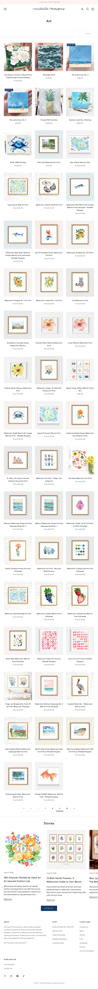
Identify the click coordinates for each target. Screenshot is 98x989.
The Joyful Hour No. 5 (18, 120)
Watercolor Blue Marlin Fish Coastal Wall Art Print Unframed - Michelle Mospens (80, 207)
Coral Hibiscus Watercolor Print (80, 343)
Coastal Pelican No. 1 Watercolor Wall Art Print (80, 705)
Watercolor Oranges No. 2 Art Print (80, 253)
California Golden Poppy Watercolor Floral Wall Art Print (80, 434)
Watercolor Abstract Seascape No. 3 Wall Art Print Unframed (49, 705)
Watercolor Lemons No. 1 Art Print (49, 300)
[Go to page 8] (23, 808)
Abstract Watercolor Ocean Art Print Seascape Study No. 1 (49, 524)
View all (49, 908)
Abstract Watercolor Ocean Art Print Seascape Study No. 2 (18, 524)
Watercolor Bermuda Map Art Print (18, 614)
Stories (82, 935)
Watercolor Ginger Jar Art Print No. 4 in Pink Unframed (80, 524)
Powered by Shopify (58, 983)
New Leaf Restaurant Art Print (49, 162)
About (82, 931)
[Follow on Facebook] (5, 976)
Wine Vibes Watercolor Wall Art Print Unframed (18, 660)
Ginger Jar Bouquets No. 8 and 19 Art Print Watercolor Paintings (18, 705)
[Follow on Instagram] (11, 976)
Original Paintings (58, 935)
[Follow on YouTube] (17, 976)
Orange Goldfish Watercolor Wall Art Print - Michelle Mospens (49, 795)
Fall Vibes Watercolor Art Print (80, 478)
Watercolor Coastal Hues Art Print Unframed (80, 570)
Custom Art (8, 968)
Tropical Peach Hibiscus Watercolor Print (49, 344)
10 (67, 808)
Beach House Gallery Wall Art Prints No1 (80, 389)
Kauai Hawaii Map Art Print (18, 205)
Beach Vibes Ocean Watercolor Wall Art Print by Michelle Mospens (49, 750)
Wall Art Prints (57, 931)
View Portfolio (9, 965)
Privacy (82, 947)
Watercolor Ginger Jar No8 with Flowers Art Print (49, 389)
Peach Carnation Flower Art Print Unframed (18, 570)
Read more (8, 899)
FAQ (81, 939)
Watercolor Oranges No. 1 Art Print (18, 300)
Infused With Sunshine (49, 120)
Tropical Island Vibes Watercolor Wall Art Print (17, 795)
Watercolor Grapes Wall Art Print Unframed (49, 615)
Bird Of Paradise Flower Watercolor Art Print (49, 254)
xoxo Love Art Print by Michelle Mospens (80, 660)
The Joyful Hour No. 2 (80, 75)
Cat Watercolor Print (80, 300)
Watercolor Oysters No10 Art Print (49, 205)
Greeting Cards (58, 943)
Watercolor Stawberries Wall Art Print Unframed (80, 615)
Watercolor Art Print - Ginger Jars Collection (49, 479)
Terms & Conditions (87, 951)
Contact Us (84, 927)
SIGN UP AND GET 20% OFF (63, 927)
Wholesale (83, 943)
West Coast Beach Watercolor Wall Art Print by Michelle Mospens (80, 750)
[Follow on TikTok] (23, 976)
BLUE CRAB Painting (18, 162)
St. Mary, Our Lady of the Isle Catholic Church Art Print (18, 479)
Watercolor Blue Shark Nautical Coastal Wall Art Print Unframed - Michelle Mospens (18, 255)
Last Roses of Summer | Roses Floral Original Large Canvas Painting (18, 76)
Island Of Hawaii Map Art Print (49, 433)
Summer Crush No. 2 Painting (80, 120)
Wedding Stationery (59, 939)
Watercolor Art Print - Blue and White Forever (49, 570)
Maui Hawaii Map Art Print (80, 162)
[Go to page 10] (74, 808)
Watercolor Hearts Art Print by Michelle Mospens (49, 660)
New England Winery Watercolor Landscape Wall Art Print (17, 750)
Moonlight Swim (49, 75)
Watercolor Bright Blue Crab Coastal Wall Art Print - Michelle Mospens (18, 434)
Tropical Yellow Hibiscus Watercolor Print (18, 389)
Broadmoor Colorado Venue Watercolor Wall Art (18, 344)
